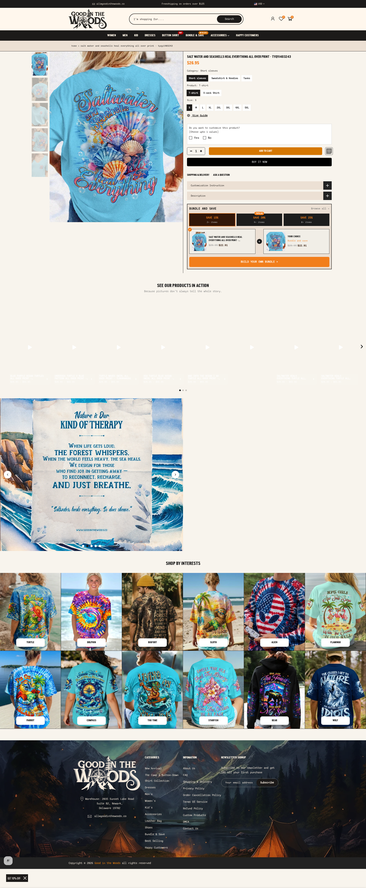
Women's (150, 800)
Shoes (148, 827)
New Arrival (153, 768)
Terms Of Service (195, 801)
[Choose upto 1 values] (203, 132)
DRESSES (150, 35)
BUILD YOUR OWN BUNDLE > (259, 261)
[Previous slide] (7, 474)
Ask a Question (221, 175)
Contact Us (190, 828)
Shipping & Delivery (198, 175)
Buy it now (259, 162)
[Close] (24, 878)
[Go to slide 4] (96, 546)
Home (74, 46)
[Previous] (56, 137)
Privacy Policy (193, 788)
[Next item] (362, 347)
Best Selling (154, 841)
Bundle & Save (155, 834)
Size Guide (199, 115)
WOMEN (111, 35)
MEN (125, 35)
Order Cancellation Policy (202, 795)
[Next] (176, 137)
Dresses (150, 787)
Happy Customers (156, 847)
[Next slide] (175, 474)
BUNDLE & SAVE (196, 34)
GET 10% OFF (14, 878)
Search (229, 19)
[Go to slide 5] (100, 546)
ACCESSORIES (219, 35)
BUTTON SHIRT (172, 34)
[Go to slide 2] (87, 546)
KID (136, 35)
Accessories (153, 814)
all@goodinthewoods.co (110, 3)
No (209, 137)
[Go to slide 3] (91, 546)
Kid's (148, 807)
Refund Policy (193, 808)
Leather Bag (153, 820)
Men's (148, 794)
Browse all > (320, 208)
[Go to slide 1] (83, 546)
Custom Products (194, 815)
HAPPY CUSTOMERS (247, 35)
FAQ (185, 775)
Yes (196, 137)
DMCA (186, 821)
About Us (189, 768)
